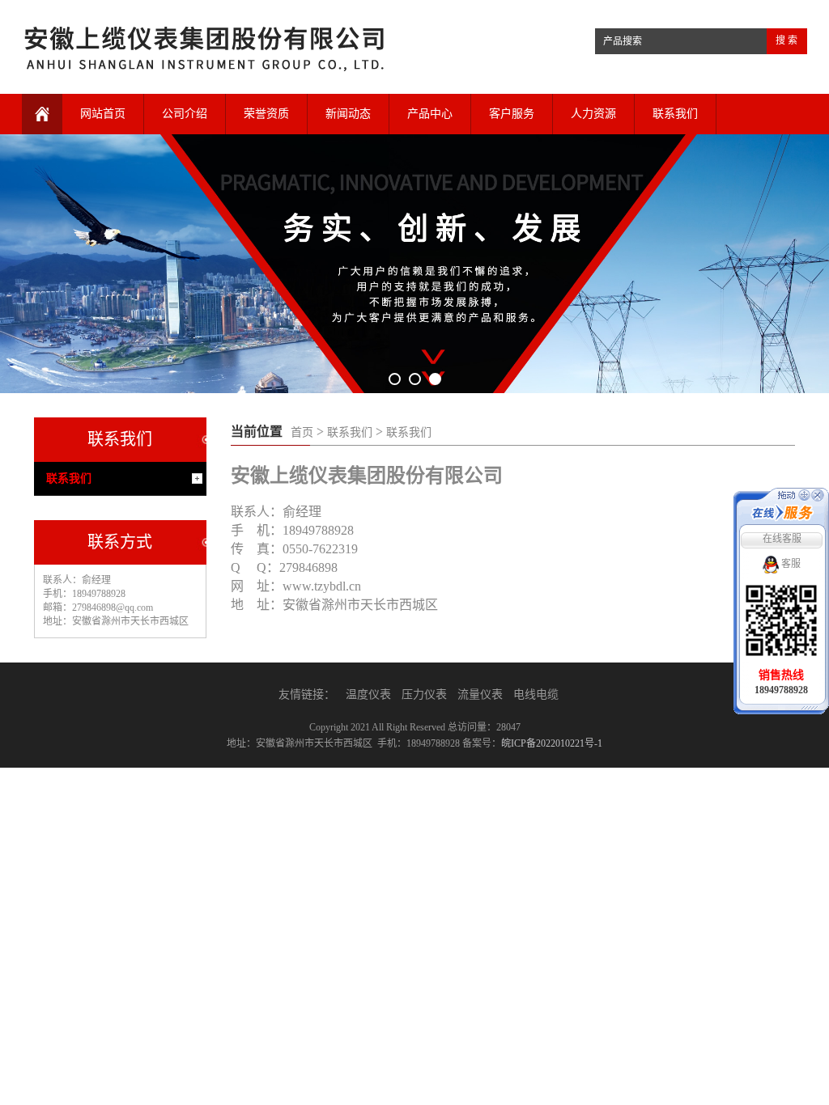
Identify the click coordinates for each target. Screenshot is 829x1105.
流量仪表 (480, 694)
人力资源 (593, 114)
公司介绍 (184, 114)
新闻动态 (348, 114)
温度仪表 (368, 694)
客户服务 (511, 114)
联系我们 (675, 114)
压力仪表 (424, 694)
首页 (302, 432)
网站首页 (102, 114)
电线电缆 (536, 694)
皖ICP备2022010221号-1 (551, 743)
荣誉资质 (266, 114)
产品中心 (430, 114)
